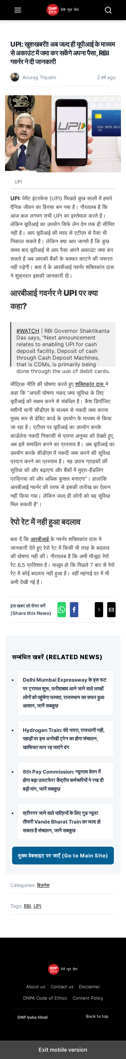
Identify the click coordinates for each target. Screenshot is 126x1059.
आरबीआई (40, 539)
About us (35, 986)
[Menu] (17, 10)
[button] (61, 609)
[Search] (108, 10)
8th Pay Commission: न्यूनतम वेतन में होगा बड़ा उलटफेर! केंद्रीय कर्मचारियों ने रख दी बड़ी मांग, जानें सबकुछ (63, 780)
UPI (37, 906)
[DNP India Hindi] (63, 10)
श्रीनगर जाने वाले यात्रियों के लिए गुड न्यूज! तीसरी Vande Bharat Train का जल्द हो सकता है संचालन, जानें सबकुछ (61, 821)
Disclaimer (89, 986)
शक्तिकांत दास (90, 384)
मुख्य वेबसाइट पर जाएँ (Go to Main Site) (63, 855)
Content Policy (88, 998)
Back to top (97, 1016)
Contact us (62, 986)
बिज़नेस (43, 885)
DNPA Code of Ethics (45, 998)
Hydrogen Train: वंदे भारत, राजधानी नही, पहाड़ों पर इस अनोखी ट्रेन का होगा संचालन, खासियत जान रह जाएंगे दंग (63, 738)
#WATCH (27, 330)
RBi (27, 906)
